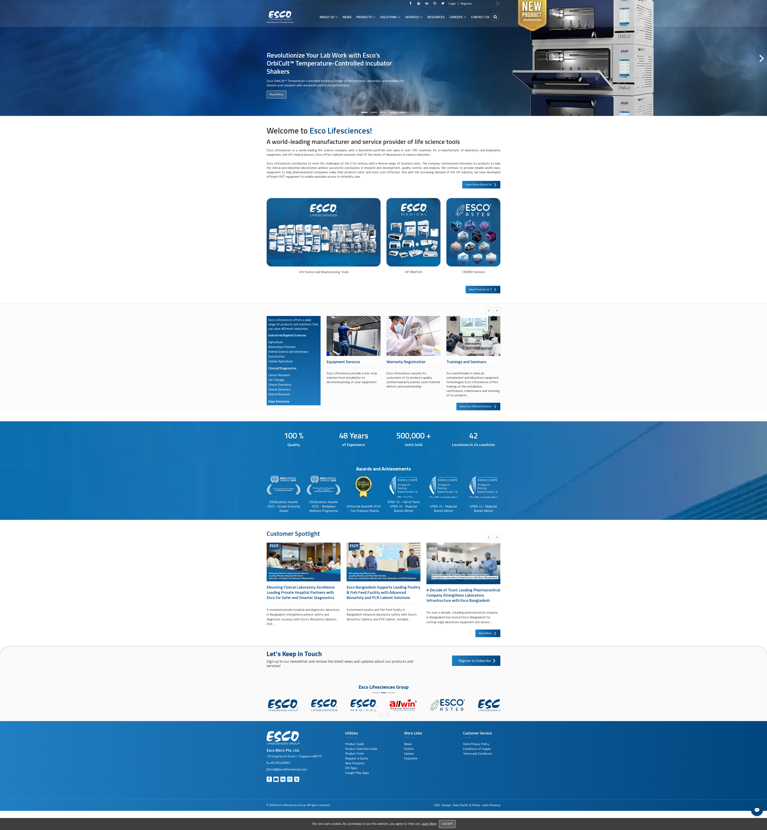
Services (412, 17)
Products (364, 17)
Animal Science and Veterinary (288, 351)
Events (409, 748)
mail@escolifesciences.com (288, 769)
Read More (276, 94)
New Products (355, 763)
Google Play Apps (357, 772)
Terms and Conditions (477, 753)
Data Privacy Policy (476, 743)
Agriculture (275, 342)
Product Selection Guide (361, 748)
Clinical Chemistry (279, 384)
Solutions (388, 17)
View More (485, 633)
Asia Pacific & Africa (466, 805)
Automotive (276, 356)
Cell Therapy (276, 379)
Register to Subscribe (474, 660)
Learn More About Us (478, 184)
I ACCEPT (447, 824)
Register (466, 3)
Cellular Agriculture (280, 361)
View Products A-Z (480, 289)
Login (452, 3)
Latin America (491, 805)
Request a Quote (356, 758)
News (347, 17)
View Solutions (278, 401)
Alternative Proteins (282, 346)
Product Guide (354, 743)
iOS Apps (351, 767)
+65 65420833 (279, 762)
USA (437, 805)
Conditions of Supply (477, 748)
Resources (436, 17)
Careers (456, 17)
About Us (327, 17)
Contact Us (480, 17)
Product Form (354, 753)
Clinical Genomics (279, 389)
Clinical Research (279, 394)
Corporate (410, 758)
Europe (446, 805)
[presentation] (488, 310)
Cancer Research (279, 375)
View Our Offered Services (476, 406)
